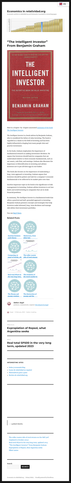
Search (9, 464)
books (28, 312)
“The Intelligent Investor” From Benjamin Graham (28, 445)
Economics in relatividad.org (26, 11)
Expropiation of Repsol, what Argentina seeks (25, 448)
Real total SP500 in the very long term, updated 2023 (28, 442)
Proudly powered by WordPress (44, 477)
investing (33, 312)
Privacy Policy (30, 477)
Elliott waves (13, 450)
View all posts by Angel (41, 305)
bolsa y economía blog (17, 367)
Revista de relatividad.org (18, 375)
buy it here (17, 213)
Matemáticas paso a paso (18, 372)
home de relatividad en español (20, 370)
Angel (11, 312)
